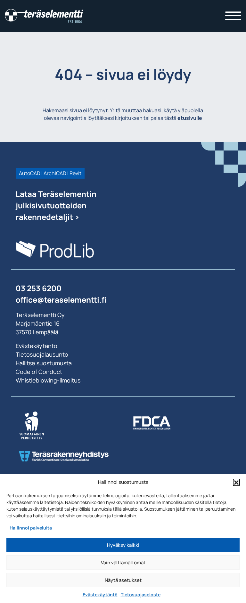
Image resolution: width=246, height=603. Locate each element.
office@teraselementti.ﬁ (61, 299)
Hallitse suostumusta (44, 363)
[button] (236, 482)
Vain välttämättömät (123, 562)
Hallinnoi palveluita (31, 528)
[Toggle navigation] (233, 16)
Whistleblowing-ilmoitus (48, 380)
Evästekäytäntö (100, 594)
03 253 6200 (39, 288)
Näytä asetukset (123, 580)
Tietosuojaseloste (140, 594)
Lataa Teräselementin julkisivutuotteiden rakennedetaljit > (56, 205)
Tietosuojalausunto (42, 354)
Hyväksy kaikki (123, 545)
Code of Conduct (39, 371)
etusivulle (189, 117)
